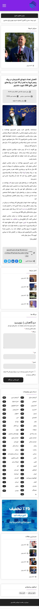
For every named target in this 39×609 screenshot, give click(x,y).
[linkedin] (12, 264)
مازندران (29, 489)
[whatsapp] (20, 264)
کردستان (10, 473)
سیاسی (22, 99)
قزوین (28, 469)
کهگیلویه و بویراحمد (28, 481)
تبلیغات (29, 433)
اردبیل (28, 417)
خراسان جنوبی (28, 441)
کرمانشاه (10, 477)
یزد (28, 497)
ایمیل (34, 365)
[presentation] (35, 52)
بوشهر (28, 429)
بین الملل (10, 429)
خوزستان (10, 445)
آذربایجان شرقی (28, 401)
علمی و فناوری (10, 461)
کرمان (28, 477)
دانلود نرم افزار (31, 596)
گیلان (28, 485)
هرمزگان (28, 493)
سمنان (10, 453)
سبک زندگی (10, 449)
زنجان (28, 449)
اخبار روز (29, 413)
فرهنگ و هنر (10, 465)
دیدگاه (34, 335)
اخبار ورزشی (10, 413)
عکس (29, 461)
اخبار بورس (28, 409)
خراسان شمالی (28, 445)
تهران (10, 433)
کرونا (24, 175)
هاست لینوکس (19, 605)
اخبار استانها (11, 405)
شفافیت (14, 222)
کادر (10, 186)
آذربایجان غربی (10, 401)
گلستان (10, 481)
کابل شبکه (22, 596)
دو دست (24, 212)
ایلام (28, 425)
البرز (10, 421)
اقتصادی (28, 421)
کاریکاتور (29, 473)
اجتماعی (28, 405)
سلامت (28, 453)
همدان (10, 494)
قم (10, 469)
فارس (28, 465)
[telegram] (9, 264)
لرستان (11, 485)
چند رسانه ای (29, 437)
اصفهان (10, 417)
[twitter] (5, 264)
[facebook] (16, 264)
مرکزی (11, 489)
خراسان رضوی (10, 441)
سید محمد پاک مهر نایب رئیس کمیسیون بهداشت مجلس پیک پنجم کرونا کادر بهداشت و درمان (16, 256)
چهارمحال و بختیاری (10, 437)
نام (34, 356)
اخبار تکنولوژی (10, 409)
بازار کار (10, 425)
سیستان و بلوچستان (11, 457)
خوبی (24, 225)
